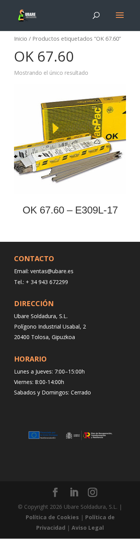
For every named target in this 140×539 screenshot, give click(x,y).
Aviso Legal (88, 527)
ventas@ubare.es (52, 271)
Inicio (20, 38)
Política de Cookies (52, 517)
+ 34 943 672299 (47, 282)
